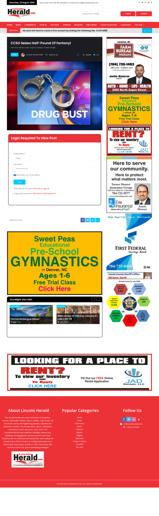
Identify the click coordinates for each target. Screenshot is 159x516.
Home (9, 25)
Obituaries (91, 25)
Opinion (67, 25)
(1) (98, 55)
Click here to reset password (44, 193)
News (18, 25)
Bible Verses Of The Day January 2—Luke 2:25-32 (31, 317)
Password (18, 164)
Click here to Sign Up (41, 188)
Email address (20, 154)
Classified (126, 25)
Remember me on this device (28, 175)
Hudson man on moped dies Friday (78, 319)
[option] (31, 314)
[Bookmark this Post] (78, 55)
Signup (144, 14)
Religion (78, 25)
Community (30, 25)
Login (127, 14)
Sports (43, 25)
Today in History (108, 25)
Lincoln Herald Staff (34, 55)
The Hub (138, 25)
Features (55, 25)
